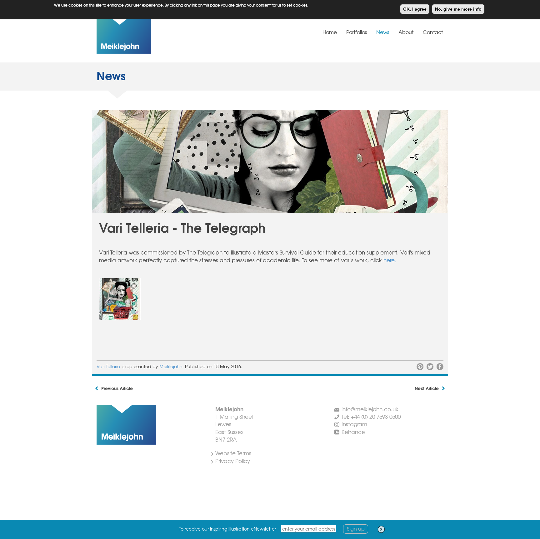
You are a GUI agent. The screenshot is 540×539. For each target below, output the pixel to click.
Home (329, 32)
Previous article (117, 388)
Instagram (354, 424)
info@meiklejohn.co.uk (370, 409)
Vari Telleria (108, 366)
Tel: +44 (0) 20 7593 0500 (371, 416)
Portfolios (356, 32)
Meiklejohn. (172, 366)
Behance (353, 432)
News (382, 32)
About (405, 32)
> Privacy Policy (230, 461)
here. (389, 260)
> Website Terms (231, 453)
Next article (427, 388)
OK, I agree (415, 9)
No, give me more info (458, 9)
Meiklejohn (143, 35)
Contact (433, 32)
